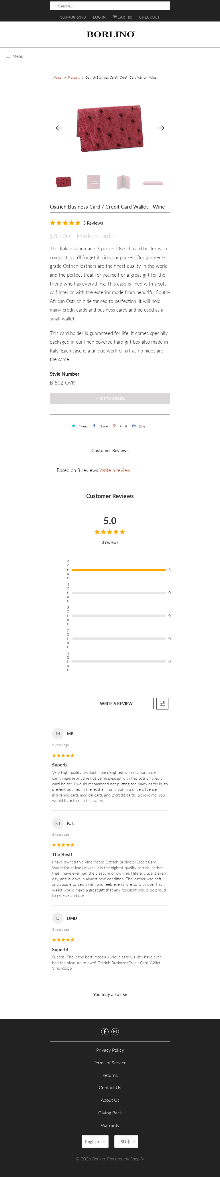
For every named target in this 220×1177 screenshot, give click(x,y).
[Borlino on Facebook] (105, 1031)
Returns (110, 1075)
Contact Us (110, 1087)
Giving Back (110, 1112)
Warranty (110, 1125)
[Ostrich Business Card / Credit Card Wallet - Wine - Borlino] (110, 128)
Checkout (149, 17)
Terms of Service (110, 1062)
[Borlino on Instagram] (115, 1031)
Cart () (124, 17)
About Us (110, 1100)
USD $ (123, 1141)
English (92, 1141)
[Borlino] (110, 36)
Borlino (98, 1158)
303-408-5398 (73, 17)
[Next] (161, 128)
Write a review (115, 470)
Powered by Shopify (125, 1158)
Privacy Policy (110, 1050)
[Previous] (59, 128)
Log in (99, 17)
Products (74, 77)
